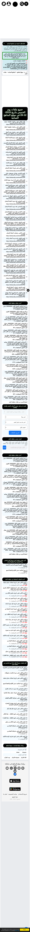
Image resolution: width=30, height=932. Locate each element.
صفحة (17, 752)
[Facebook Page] (22, 768)
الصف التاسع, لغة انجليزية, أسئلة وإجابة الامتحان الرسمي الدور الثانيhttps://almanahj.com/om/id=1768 (15, 153)
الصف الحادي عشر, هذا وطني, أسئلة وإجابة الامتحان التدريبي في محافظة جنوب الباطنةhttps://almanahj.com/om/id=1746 (14, 271)
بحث (4, 447)
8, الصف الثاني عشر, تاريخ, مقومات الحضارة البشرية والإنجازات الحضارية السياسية (16, 704)
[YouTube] (7, 768)
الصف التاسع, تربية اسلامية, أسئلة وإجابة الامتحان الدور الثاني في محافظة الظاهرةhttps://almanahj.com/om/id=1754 (15, 229)
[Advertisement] (15, 23)
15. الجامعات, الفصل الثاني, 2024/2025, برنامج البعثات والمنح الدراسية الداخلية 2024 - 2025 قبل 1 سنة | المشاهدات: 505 (15, 398)
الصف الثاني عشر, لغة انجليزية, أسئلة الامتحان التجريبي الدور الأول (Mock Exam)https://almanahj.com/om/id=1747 (14, 266)
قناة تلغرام (23, 757)
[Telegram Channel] (19, 768)
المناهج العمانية (11, 72)
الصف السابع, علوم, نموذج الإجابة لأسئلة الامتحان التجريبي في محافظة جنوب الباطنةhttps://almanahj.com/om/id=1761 (14, 192)
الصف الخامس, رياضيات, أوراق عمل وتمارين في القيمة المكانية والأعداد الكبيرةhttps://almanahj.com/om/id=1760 (14, 197)
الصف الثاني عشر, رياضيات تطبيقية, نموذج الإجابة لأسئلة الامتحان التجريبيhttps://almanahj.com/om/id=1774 (14, 123)
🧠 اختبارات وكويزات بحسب (20, 60)
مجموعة (24, 752)
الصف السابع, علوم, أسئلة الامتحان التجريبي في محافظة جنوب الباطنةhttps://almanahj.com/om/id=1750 (14, 250)
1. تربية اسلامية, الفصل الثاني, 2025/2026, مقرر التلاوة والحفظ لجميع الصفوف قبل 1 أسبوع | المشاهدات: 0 (15, 308)
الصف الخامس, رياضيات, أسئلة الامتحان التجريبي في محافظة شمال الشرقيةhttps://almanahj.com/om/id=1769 (15, 148)
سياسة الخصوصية (12, 794)
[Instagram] (15, 768)
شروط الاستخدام (22, 794)
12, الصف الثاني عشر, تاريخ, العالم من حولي (16, 722)
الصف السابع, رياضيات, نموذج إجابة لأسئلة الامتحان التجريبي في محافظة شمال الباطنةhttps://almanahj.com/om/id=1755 (14, 224)
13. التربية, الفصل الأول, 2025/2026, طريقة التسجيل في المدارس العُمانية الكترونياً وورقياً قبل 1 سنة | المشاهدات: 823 (16, 386)
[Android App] (15, 771)
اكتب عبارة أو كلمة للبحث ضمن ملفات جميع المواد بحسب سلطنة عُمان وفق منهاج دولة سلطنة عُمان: (15, 443)
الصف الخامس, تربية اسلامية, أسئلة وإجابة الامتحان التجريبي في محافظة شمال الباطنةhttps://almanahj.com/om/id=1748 (14, 261)
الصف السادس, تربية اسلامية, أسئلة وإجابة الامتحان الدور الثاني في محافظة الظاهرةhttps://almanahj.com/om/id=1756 (14, 218)
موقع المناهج (20, 72)
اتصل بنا (5, 794)
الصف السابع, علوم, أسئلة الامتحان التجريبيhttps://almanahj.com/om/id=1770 (14, 143)
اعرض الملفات (15, 433)
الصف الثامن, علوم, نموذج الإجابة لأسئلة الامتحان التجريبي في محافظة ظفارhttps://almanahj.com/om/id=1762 (15, 187)
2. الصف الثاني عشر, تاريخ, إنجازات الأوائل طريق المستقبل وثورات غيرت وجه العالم (15, 588)
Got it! (24, 929)
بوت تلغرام (7, 757)
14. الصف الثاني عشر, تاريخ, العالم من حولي (16, 651)
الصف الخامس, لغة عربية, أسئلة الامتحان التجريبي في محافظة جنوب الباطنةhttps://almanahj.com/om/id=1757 (15, 213)
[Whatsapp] (11, 768)
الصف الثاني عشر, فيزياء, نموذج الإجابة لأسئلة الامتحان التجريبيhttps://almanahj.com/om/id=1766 (15, 164)
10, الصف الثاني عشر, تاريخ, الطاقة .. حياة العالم (15, 714)
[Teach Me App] (15, 774)
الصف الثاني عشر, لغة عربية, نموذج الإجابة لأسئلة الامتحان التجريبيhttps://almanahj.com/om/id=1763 (14, 181)
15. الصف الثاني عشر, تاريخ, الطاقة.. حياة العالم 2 (15, 655)
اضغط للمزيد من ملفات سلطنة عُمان (18, 402)
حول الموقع (15, 797)
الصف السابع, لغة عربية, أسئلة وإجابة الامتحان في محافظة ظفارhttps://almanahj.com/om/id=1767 (15, 159)
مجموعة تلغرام (15, 757)
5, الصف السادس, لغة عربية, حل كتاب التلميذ (16, 688)
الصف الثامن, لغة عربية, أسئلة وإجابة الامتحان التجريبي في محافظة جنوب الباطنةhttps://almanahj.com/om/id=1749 (14, 256)
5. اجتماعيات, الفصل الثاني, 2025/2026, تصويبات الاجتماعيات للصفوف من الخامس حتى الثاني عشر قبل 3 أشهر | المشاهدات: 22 (15, 332)
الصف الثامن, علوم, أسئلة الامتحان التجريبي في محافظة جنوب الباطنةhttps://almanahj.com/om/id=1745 (14, 277)
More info (17, 930)
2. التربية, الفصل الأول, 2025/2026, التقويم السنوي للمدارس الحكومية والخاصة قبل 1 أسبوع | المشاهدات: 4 (16, 313)
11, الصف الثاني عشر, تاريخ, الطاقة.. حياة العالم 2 (15, 718)
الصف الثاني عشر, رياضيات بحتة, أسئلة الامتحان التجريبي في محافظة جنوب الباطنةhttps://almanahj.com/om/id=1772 (14, 134)
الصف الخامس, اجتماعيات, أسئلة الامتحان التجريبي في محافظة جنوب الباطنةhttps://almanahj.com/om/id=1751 (15, 245)
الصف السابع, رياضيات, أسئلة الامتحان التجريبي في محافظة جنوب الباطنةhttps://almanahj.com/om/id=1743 (15, 289)
